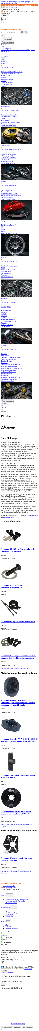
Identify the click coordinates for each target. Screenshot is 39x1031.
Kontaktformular (8, 517)
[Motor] (16, 105)
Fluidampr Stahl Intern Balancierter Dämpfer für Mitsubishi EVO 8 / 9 (16, 813)
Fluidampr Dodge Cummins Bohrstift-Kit (18, 622)
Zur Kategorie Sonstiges (8, 302)
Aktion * (4, 958)
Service (3, 895)
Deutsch (3, 19)
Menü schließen (9, 42)
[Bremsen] (16, 219)
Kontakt (8, 926)
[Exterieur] (16, 398)
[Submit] (2, 962)
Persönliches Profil (13, 50)
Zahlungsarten (30, 50)
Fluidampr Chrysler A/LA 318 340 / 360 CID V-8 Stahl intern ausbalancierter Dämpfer (19, 740)
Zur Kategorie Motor (7, 67)
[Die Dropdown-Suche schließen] (26, 32)
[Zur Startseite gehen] (11, 30)
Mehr (3, 921)
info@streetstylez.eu (9, 887)
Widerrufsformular (11, 903)
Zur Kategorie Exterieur (8, 349)
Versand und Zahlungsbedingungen (17, 899)
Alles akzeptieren (27, 1027)
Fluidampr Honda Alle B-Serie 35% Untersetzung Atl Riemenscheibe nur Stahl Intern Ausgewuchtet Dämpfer (18, 702)
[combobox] (10, 33)
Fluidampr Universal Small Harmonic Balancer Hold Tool (16, 859)
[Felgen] (15, 256)
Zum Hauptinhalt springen (9, 2)
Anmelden (4, 46)
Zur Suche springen (24, 2)
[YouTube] (6, 892)
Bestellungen (5, 51)
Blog (7, 925)
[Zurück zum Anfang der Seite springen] (3, 984)
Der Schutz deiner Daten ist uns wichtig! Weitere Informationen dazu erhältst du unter (17, 968)
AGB (7, 911)
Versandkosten (5, 978)
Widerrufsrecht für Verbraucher (15, 901)
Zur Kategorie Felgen (8, 225)
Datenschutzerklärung (18, 1024)
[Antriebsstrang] (16, 144)
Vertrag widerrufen (7, 973)
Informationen (5, 907)
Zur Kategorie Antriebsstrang (10, 110)
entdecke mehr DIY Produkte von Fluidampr (15, 668)
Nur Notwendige (6, 1027)
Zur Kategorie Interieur (8, 261)
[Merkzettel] (2, 54)
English (3, 23)
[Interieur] (16, 296)
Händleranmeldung (12, 928)
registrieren (7, 48)
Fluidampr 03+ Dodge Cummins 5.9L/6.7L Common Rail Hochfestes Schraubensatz (18, 657)
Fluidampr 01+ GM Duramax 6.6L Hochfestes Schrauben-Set (15, 586)
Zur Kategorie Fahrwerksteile (10, 149)
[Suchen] (22, 32)
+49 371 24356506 (11, 7)
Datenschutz (10, 915)
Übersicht (4, 50)
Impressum (9, 916)
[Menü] (3, 59)
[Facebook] (1, 892)
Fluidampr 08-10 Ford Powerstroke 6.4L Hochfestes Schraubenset (17, 550)
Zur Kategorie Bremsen (8, 185)
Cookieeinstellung (11, 913)
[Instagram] (3, 892)
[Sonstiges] (16, 343)
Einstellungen (16, 1027)
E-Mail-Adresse (6, 960)
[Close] (1, 1029)
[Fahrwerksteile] (16, 180)
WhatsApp (31, 515)
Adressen (22, 50)
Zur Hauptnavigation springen (17, 2)
